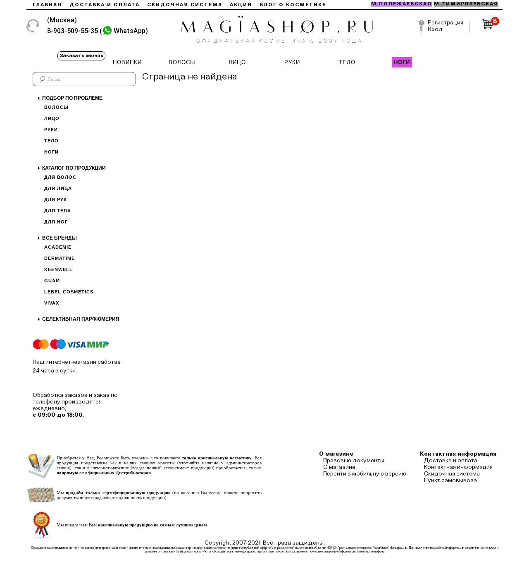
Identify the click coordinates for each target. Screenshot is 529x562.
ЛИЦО (237, 62)
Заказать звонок (81, 55)
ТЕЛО (347, 62)
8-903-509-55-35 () (97, 30)
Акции (241, 4)
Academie (57, 247)
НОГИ (402, 62)
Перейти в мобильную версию (364, 474)
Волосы (56, 107)
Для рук (55, 199)
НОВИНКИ (127, 62)
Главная (47, 4)
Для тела (57, 210)
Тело (51, 140)
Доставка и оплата (104, 4)
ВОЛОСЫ (182, 62)
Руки (51, 129)
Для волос (60, 177)
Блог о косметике (293, 4)
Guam (52, 280)
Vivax (51, 302)
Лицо (52, 118)
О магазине (339, 467)
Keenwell (58, 269)
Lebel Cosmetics (68, 291)
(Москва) (62, 20)
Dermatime (59, 258)
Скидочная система (184, 4)
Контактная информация (458, 467)
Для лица (58, 188)
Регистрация (445, 23)
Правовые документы (353, 461)
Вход (435, 29)
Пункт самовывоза (450, 480)
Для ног (56, 221)
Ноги (51, 151)
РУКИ (292, 62)
